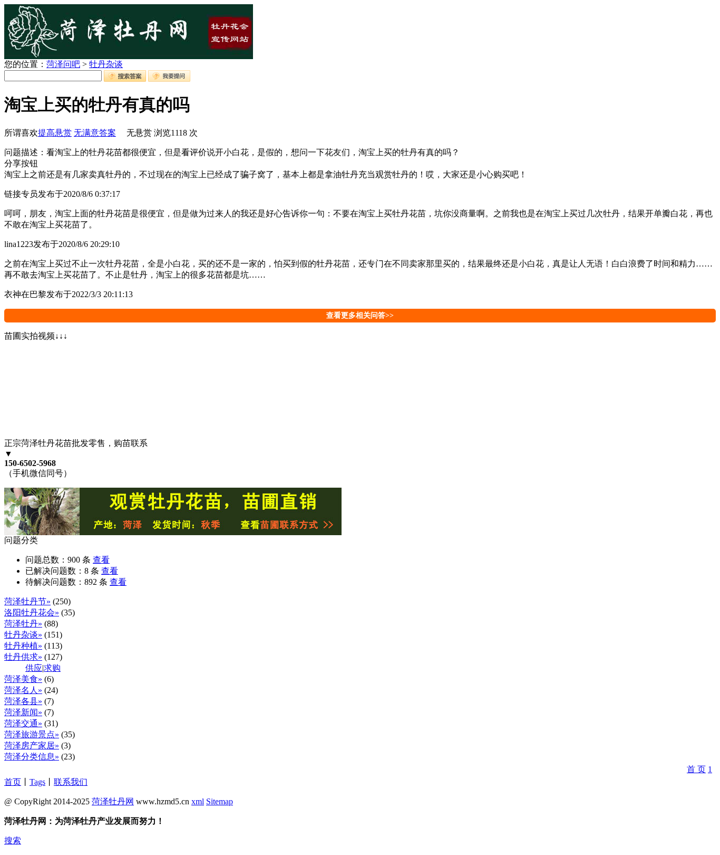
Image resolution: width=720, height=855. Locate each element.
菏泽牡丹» (23, 623)
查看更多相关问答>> (360, 315)
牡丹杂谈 (106, 64)
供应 (33, 667)
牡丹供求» (23, 656)
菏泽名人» (23, 690)
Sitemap (219, 801)
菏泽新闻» (23, 712)
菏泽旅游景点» (31, 734)
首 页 (696, 769)
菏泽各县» (23, 701)
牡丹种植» (23, 645)
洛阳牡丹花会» (31, 612)
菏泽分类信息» (31, 756)
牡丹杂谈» (23, 634)
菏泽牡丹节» (27, 601)
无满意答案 (95, 132)
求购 (52, 667)
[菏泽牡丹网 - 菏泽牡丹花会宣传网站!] (128, 56)
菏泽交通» (23, 723)
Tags (37, 781)
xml (197, 801)
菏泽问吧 (63, 64)
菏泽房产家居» (31, 745)
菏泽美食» (23, 678)
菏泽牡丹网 (113, 801)
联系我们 (70, 781)
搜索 (12, 840)
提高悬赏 (55, 132)
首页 (12, 781)
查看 (101, 559)
